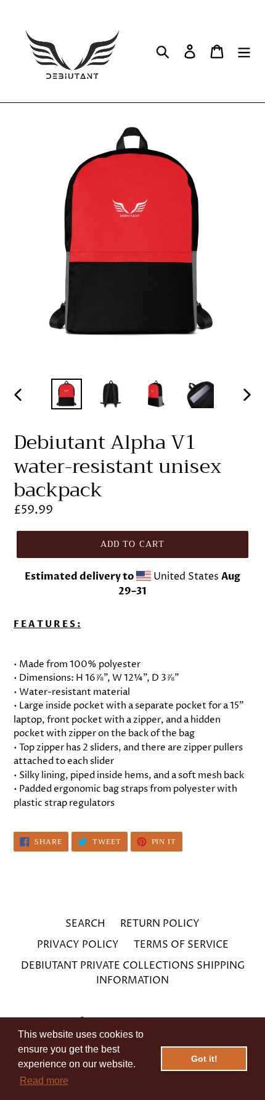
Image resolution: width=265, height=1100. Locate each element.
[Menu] (244, 51)
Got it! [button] (204, 1059)
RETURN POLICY (160, 923)
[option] (66, 394)
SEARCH (85, 923)
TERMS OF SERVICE (181, 944)
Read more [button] (44, 1080)
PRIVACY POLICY (78, 944)
